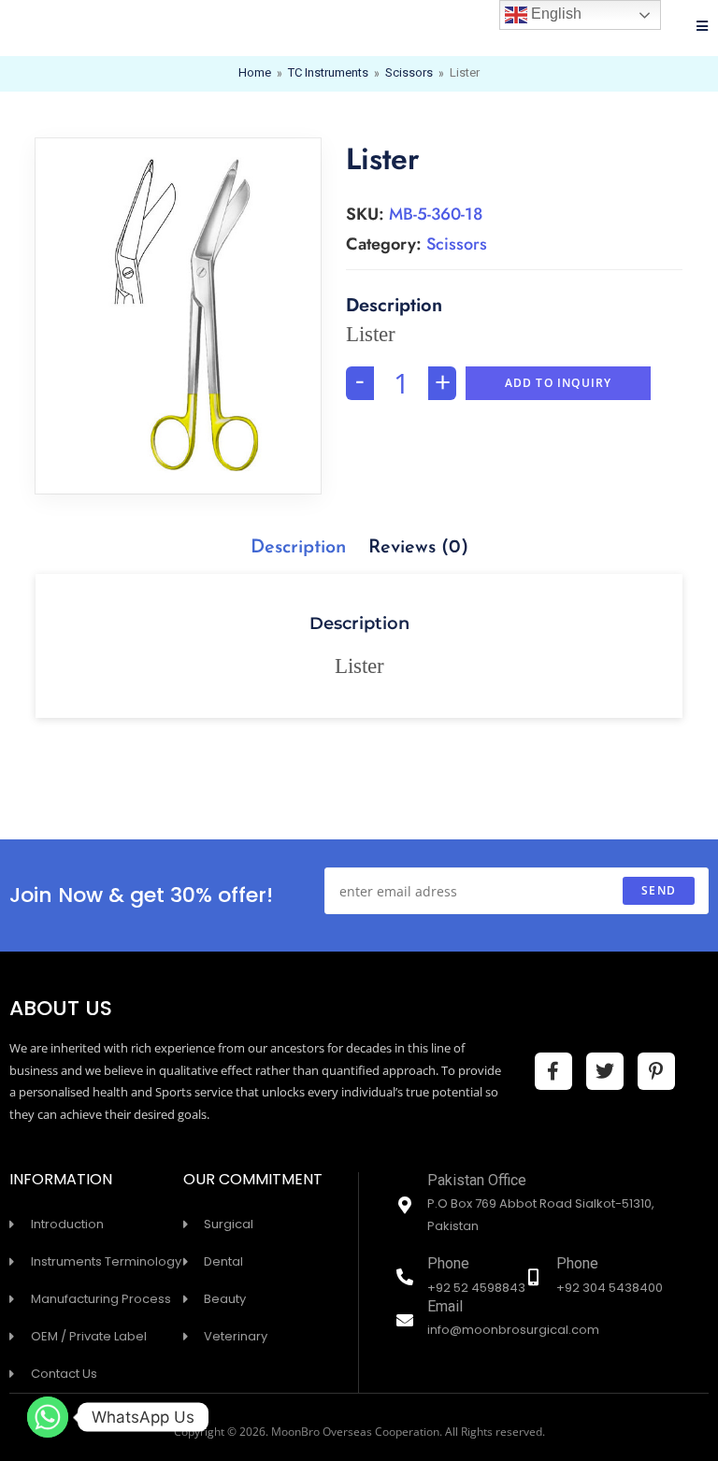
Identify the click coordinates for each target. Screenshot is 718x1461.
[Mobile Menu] (702, 28)
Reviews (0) (418, 547)
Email (445, 1308)
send (658, 890)
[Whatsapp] (47, 1417)
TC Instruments (328, 73)
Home (254, 73)
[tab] (298, 548)
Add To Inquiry (558, 383)
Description (298, 547)
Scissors (409, 73)
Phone (448, 1265)
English (554, 13)
